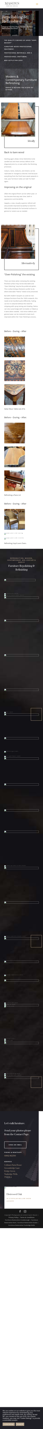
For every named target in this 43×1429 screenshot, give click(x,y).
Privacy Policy (13, 1217)
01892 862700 (10, 1156)
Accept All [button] (20, 1424)
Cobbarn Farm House (13, 1165)
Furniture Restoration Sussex (27, 1223)
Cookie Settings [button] (8, 1424)
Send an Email (15, 1145)
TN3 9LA (8, 1177)
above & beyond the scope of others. (19, 89)
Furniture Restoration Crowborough (17, 1220)
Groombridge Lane (12, 1168)
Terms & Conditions (27, 1217)
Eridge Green (9, 1171)
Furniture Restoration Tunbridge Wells (21, 1225)
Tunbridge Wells (11, 1174)
